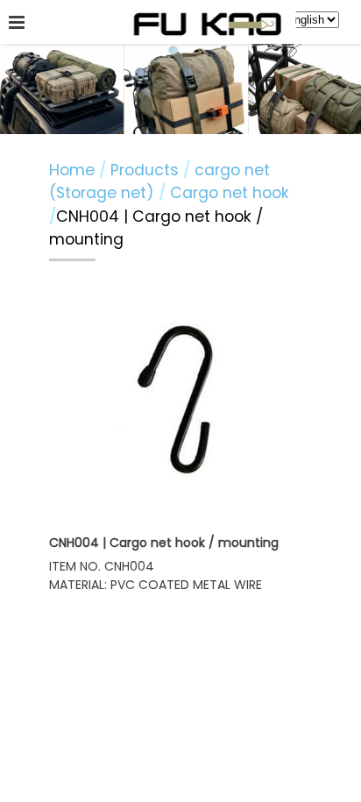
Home (72, 170)
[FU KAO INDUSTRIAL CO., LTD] (207, 25)
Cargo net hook (229, 192)
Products (146, 170)
